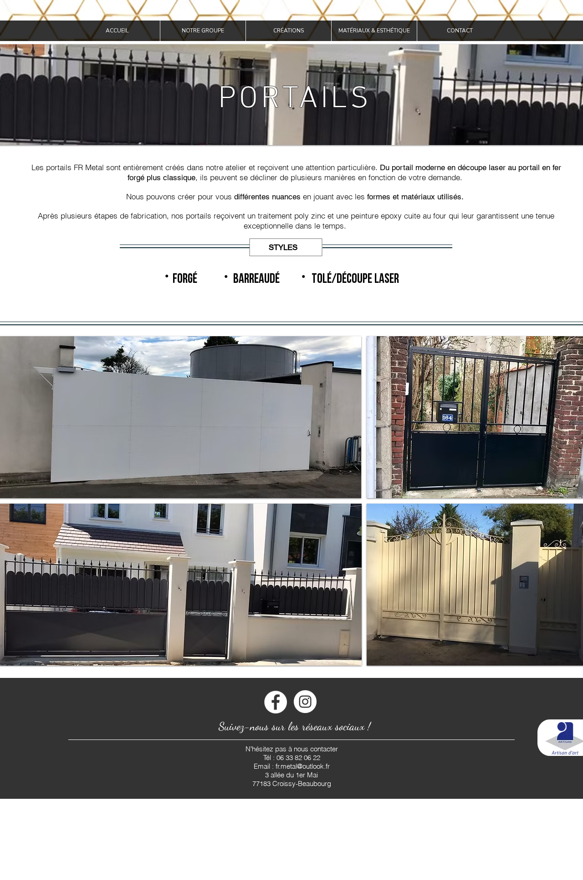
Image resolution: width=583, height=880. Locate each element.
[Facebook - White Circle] (275, 702)
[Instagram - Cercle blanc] (305, 701)
